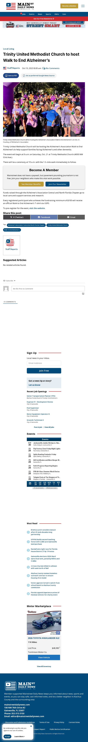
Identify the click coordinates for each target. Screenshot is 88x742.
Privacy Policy (59, 722)
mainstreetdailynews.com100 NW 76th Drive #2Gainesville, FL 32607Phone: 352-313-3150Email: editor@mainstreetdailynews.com (24, 710)
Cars (64, 14)
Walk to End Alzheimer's (12, 230)
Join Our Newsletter (57, 184)
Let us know (34, 385)
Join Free (44, 370)
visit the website (37, 208)
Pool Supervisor (33, 408)
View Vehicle (44, 657)
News (40, 14)
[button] (30, 633)
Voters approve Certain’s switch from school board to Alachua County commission (45, 585)
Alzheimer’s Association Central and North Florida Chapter (26, 225)
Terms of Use (44, 722)
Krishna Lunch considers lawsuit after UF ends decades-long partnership (43, 532)
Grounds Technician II (35, 420)
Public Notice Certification (60, 729)
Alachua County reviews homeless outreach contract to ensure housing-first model (44, 575)
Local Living (8, 48)
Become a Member (69, 6)
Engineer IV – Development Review (40, 402)
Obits (57, 14)
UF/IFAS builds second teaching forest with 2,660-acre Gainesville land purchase (44, 541)
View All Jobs (49, 427)
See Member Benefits (31, 184)
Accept (7, 736)
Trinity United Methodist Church (58, 225)
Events (31, 14)
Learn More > (19, 736)
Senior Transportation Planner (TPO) (41, 396)
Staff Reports (13, 68)
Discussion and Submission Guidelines (20, 722)
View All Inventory (44, 666)
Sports (48, 14)
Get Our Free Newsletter (43, 19)
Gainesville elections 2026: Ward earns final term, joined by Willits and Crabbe (45, 558)
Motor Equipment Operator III (38, 414)
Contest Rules (74, 722)
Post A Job (38, 427)
